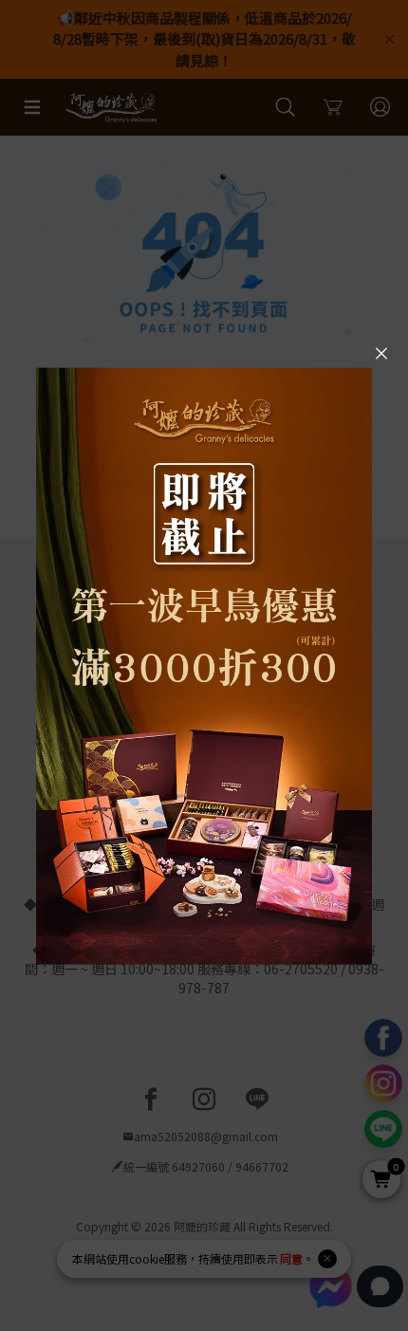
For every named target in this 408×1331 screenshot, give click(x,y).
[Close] (381, 352)
